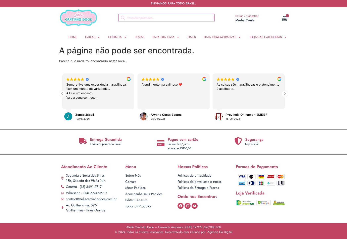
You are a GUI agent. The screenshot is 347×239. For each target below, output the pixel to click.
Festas (139, 37)
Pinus (192, 37)
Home (72, 37)
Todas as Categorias (265, 37)
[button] (285, 94)
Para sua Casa (163, 37)
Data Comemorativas (220, 37)
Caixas (90, 37)
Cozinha (115, 37)
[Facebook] (181, 206)
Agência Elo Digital (219, 232)
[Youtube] (195, 206)
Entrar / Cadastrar (246, 16)
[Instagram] (188, 206)
